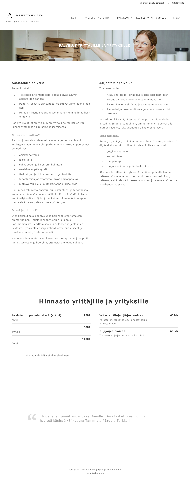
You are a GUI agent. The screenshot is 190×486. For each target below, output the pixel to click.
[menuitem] (76, 18)
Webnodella (98, 473)
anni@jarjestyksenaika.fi (153, 2)
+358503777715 (177, 2)
